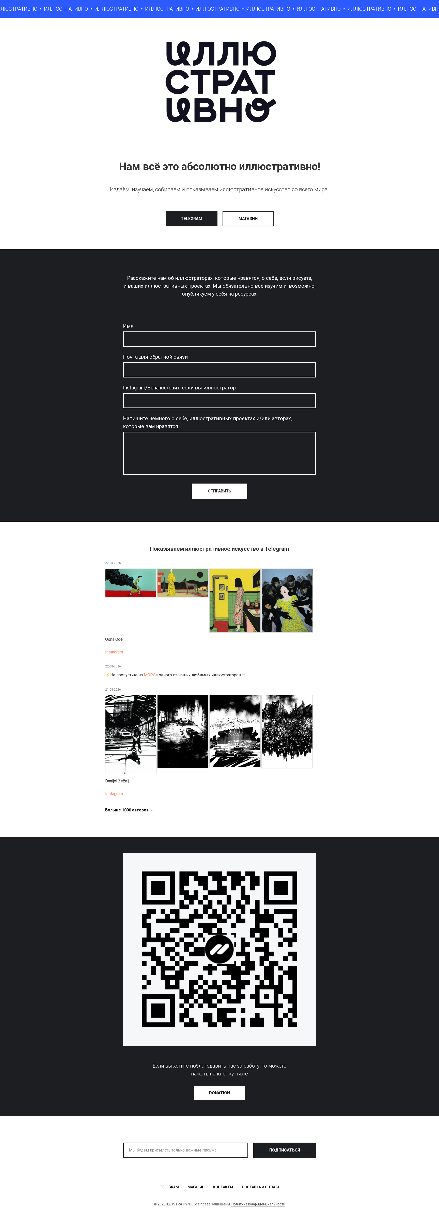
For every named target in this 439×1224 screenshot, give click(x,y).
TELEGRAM (169, 1187)
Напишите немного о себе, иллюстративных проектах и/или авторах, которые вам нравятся (207, 422)
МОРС (149, 675)
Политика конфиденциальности (258, 1204)
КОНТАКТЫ (223, 1187)
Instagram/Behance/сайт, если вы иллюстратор (179, 388)
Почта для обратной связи (155, 357)
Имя (128, 326)
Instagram (114, 652)
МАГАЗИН (196, 1187)
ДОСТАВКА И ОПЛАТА (260, 1187)
